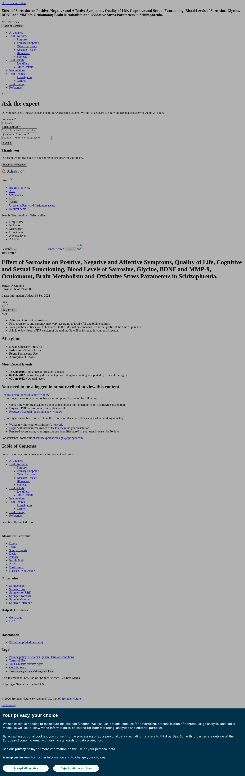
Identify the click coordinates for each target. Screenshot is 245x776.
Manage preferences (16, 757)
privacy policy (25, 749)
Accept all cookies (26, 768)
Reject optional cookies (76, 768)
